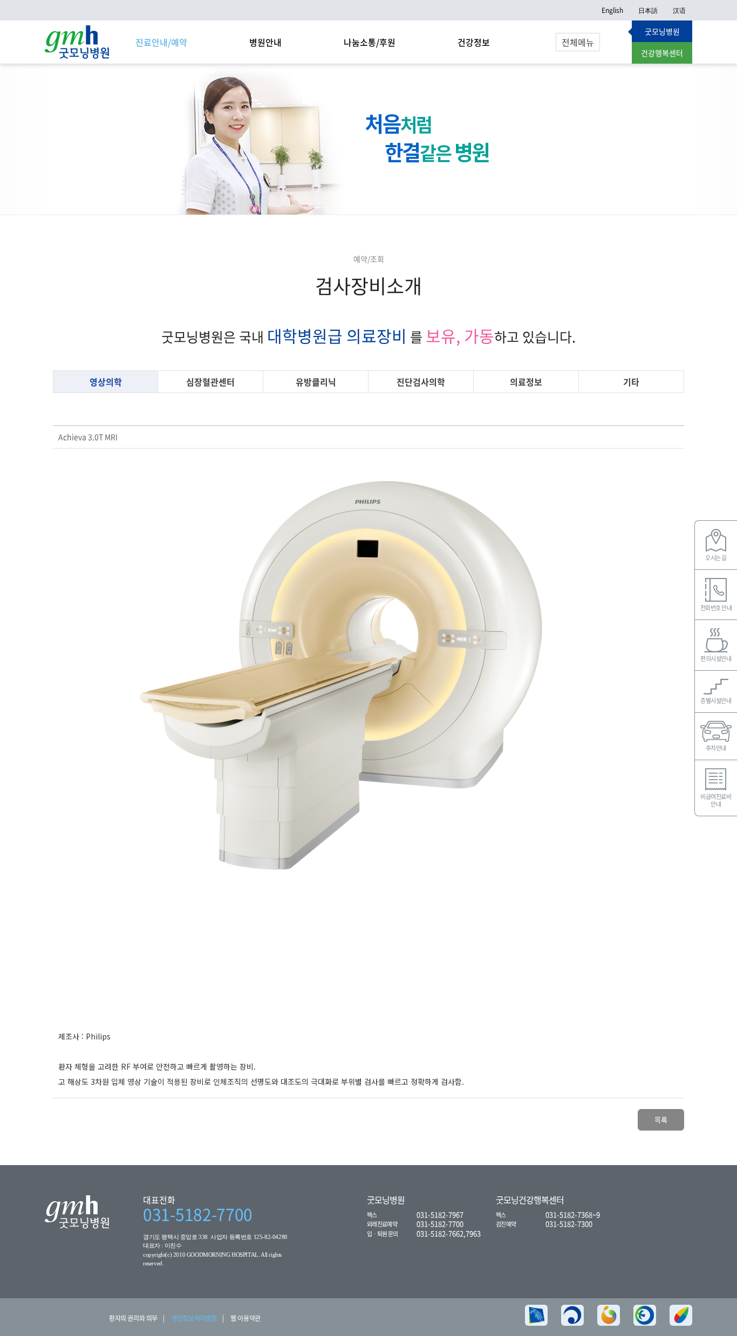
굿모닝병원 (662, 31)
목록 (660, 1119)
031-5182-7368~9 (572, 1214)
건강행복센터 (662, 52)
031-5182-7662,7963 (449, 1233)
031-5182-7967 (440, 1214)
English (612, 10)
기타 (631, 381)
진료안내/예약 (161, 42)
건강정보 (474, 42)
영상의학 (106, 381)
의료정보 (526, 381)
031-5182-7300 (568, 1223)
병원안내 (265, 42)
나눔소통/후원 (369, 42)
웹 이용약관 (245, 1318)
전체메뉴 (578, 42)
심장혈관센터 (210, 381)
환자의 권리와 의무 (133, 1318)
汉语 (679, 10)
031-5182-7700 (198, 1214)
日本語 (648, 10)
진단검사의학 (421, 381)
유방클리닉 (316, 381)
